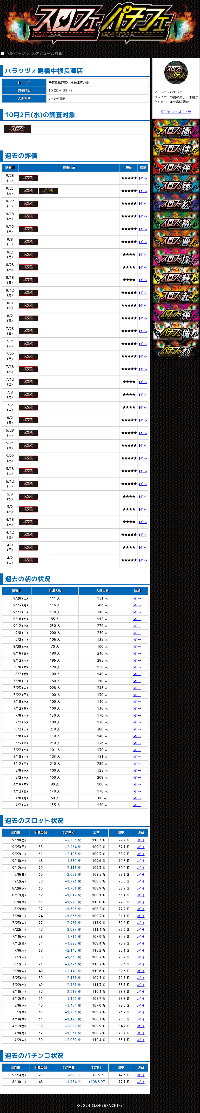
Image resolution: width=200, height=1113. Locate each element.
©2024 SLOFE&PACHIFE (100, 1105)
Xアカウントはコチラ (176, 112)
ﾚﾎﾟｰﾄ (143, 178)
